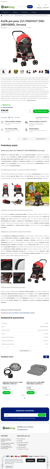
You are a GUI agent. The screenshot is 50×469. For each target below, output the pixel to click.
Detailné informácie (31, 100)
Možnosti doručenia (8, 107)
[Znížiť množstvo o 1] (30, 112)
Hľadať (30, 6)
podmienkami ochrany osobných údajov (26, 418)
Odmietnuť (30, 460)
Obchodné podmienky (23, 442)
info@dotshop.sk (23, 429)
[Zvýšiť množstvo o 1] (30, 110)
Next (47, 357)
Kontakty (20, 440)
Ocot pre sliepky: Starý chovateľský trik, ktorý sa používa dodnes (6, 447)
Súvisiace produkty (40, 138)
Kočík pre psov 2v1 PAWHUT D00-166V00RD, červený (19, 313)
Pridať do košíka (42, 111)
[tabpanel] (13, 378)
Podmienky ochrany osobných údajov (22, 445)
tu (13, 463)
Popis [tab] (9, 138)
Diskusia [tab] (25, 138)
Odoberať (41, 415)
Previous (44, 357)
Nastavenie (9, 466)
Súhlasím (41, 460)
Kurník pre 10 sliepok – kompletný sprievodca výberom (6, 440)
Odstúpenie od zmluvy (23, 449)
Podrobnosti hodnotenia (19, 27)
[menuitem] (6, 12)
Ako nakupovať (4, 1)
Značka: (42, 117)
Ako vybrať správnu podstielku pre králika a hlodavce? (7, 444)
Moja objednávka (22, 447)
